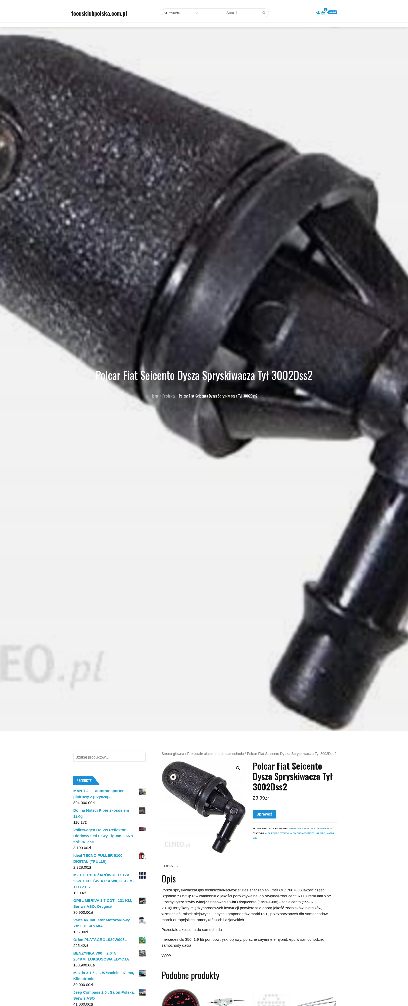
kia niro (320, 833)
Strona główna (173, 754)
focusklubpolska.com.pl (99, 13)
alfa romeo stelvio (277, 833)
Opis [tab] (168, 866)
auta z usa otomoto (302, 833)
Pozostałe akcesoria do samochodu (215, 754)
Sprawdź (264, 814)
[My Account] (318, 12)
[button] (238, 768)
